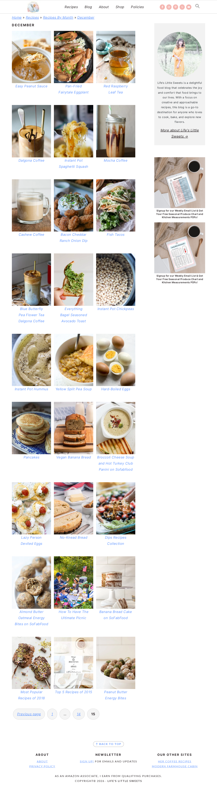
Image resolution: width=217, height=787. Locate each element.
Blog (88, 7)
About (104, 7)
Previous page (29, 714)
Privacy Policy (42, 766)
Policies (137, 7)
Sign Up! (87, 761)
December (85, 17)
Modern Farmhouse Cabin (175, 766)
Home (17, 17)
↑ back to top (108, 744)
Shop (120, 7)
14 (79, 714)
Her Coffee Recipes (174, 761)
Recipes (71, 7)
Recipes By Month (58, 17)
